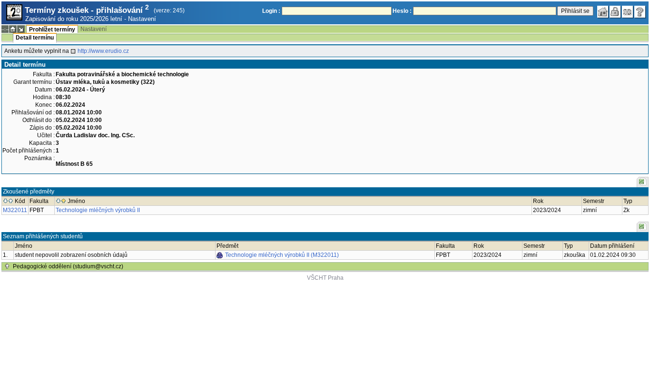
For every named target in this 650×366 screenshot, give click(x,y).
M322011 (15, 210)
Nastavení (142, 18)
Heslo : (402, 11)
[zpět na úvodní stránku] (603, 12)
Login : (271, 11)
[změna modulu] (21, 29)
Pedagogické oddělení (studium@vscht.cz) (68, 266)
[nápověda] (640, 12)
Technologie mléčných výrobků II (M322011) (282, 255)
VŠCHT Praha (325, 277)
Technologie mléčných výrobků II (98, 210)
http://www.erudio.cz (103, 51)
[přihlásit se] (615, 12)
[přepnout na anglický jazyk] (627, 12)
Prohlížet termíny (52, 29)
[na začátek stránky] (7, 266)
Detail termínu (35, 37)
